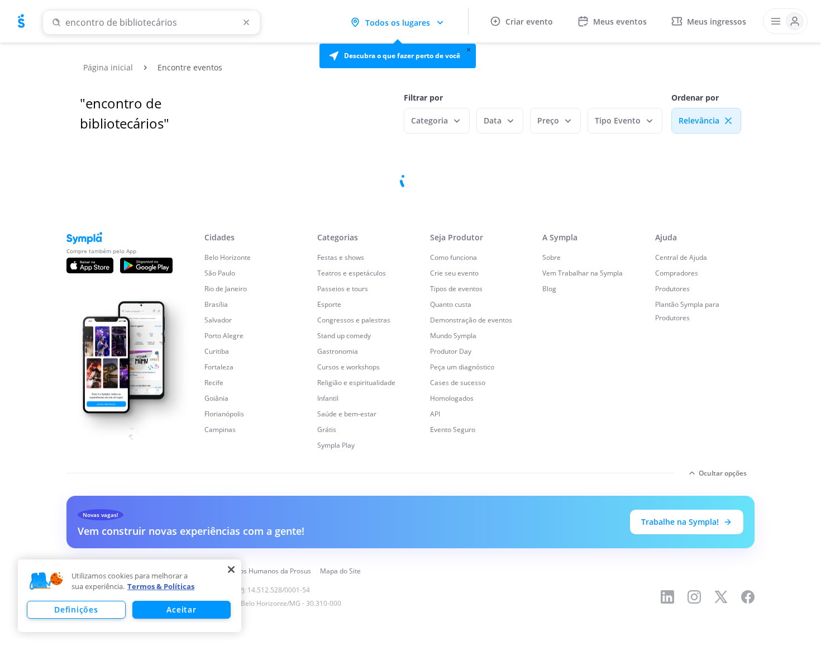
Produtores (672, 288)
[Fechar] (231, 569)
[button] (397, 56)
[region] (129, 595)
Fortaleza (218, 367)
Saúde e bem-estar (346, 414)
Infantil (327, 398)
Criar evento (529, 21)
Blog (549, 288)
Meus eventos (620, 21)
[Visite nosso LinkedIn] (667, 597)
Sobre (551, 257)
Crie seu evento (454, 273)
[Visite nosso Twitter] (721, 597)
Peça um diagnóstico (462, 367)
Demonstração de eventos (471, 320)
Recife (213, 382)
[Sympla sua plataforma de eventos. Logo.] (21, 21)
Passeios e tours (342, 288)
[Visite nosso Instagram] (694, 597)
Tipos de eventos (456, 288)
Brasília (216, 304)
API (435, 414)
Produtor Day (450, 351)
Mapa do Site (340, 571)
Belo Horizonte (227, 257)
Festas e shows (340, 257)
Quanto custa (450, 304)
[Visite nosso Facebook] (748, 597)
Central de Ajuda (681, 257)
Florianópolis (224, 414)
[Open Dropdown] (785, 21)
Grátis (326, 429)
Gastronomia (337, 351)
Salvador (218, 320)
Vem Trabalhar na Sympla (582, 273)
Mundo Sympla (453, 335)
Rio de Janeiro (225, 288)
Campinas (220, 429)
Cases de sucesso (457, 382)
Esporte (329, 304)
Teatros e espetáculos (351, 273)
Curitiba (216, 351)
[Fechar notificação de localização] (468, 50)
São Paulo (219, 273)
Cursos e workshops (348, 367)
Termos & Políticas (160, 586)
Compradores (676, 273)
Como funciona (453, 257)
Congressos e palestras (353, 320)
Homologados (452, 398)
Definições (76, 609)
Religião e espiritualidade (356, 382)
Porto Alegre (224, 335)
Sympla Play (336, 445)
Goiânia (216, 398)
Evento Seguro (452, 429)
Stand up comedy (344, 335)
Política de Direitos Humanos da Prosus (250, 571)
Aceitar (181, 609)
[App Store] (89, 265)
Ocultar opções (723, 473)
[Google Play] (146, 265)
